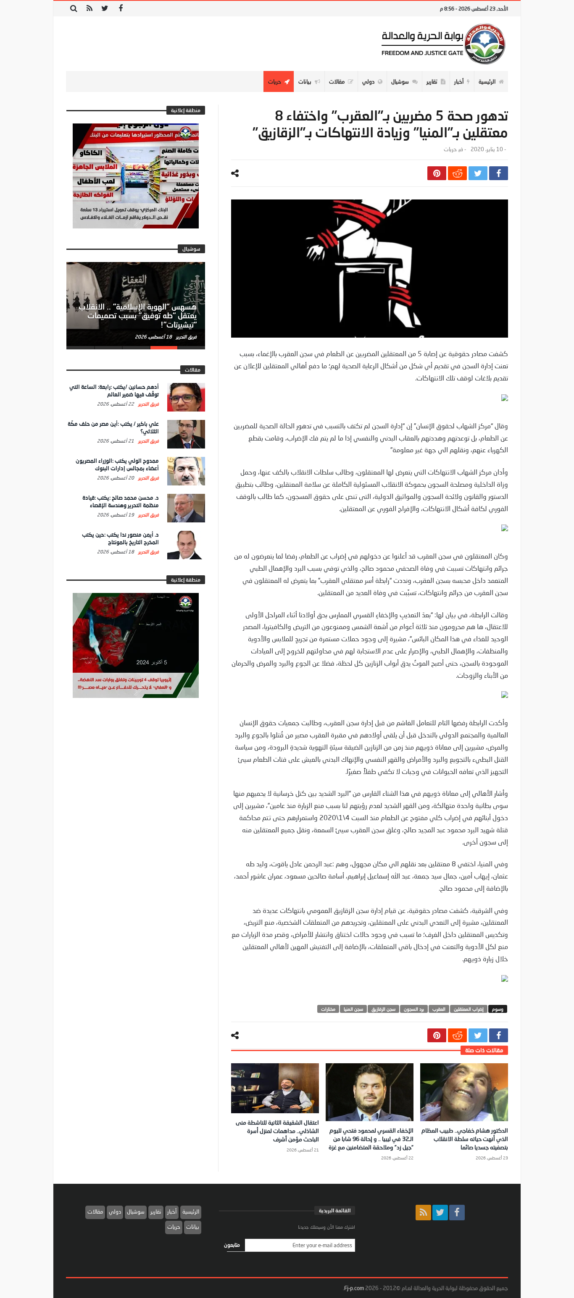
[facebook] (498, 173)
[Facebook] (120, 8)
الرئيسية (190, 1211)
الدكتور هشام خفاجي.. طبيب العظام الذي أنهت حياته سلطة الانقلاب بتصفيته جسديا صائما (464, 1139)
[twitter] (478, 173)
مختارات (328, 1009)
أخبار (171, 1211)
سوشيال (136, 1211)
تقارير (155, 1211)
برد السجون (414, 1009)
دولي (115, 1211)
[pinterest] (436, 173)
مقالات (95, 1211)
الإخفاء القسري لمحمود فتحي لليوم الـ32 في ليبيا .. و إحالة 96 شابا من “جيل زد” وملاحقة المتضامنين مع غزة (371, 1139)
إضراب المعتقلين (469, 1009)
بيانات (192, 1226)
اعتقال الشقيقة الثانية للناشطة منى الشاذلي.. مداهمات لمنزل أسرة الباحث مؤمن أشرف (277, 1131)
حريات (450, 149)
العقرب (438, 1009)
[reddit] (457, 173)
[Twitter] (105, 8)
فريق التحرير (186, 336)
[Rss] (89, 8)
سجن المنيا (353, 1009)
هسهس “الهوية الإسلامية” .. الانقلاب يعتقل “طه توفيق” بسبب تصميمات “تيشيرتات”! (138, 316)
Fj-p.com (354, 1288)
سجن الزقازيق (383, 1009)
